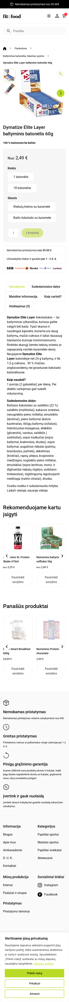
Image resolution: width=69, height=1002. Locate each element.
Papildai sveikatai (50, 850)
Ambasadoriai (12, 850)
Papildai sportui (48, 834)
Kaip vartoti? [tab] (53, 296)
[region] (34, 967)
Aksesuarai (45, 858)
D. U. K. (8, 858)
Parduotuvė (21, 48)
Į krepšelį (32, 233)
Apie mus (9, 842)
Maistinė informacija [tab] (23, 296)
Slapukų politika (44, 963)
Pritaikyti (34, 983)
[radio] (21, 177)
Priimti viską (34, 973)
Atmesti (34, 993)
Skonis (12, 198)
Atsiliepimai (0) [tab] (19, 306)
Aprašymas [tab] (17, 286)
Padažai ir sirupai (15, 893)
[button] (48, 16)
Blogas (7, 834)
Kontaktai (9, 866)
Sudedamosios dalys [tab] (46, 286)
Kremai (8, 885)
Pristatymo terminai (16, 911)
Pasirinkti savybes (18, 580)
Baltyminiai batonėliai (14, 56)
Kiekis (12, 168)
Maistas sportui (35, 56)
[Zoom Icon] (61, 74)
